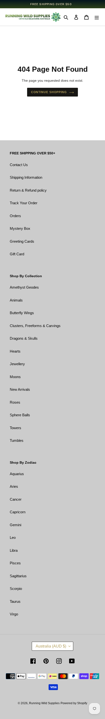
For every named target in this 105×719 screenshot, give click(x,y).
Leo (13, 537)
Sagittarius (18, 576)
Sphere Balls (20, 415)
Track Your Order (23, 203)
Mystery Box (20, 228)
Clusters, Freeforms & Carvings (35, 326)
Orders (15, 216)
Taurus (15, 601)
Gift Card (17, 254)
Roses (15, 402)
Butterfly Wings (22, 313)
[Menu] (97, 17)
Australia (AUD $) (51, 646)
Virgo (14, 614)
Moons (15, 377)
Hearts (15, 351)
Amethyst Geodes (24, 287)
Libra (14, 550)
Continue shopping (49, 92)
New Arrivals (20, 389)
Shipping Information (26, 177)
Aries (14, 486)
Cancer (15, 499)
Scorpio (16, 588)
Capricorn (17, 512)
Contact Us (19, 165)
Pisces (15, 563)
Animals (16, 300)
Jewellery (17, 364)
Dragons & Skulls (24, 338)
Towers (15, 428)
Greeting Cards (22, 241)
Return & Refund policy (28, 190)
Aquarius (17, 474)
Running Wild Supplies (44, 703)
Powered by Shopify (74, 703)
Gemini (15, 525)
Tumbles (16, 440)
